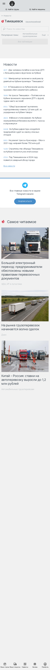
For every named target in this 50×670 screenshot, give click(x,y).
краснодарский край (33, 22)
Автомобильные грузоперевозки (30, 35)
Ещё (44, 35)
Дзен (3, 334)
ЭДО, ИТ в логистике (11, 284)
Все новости (9, 166)
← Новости (6, 16)
